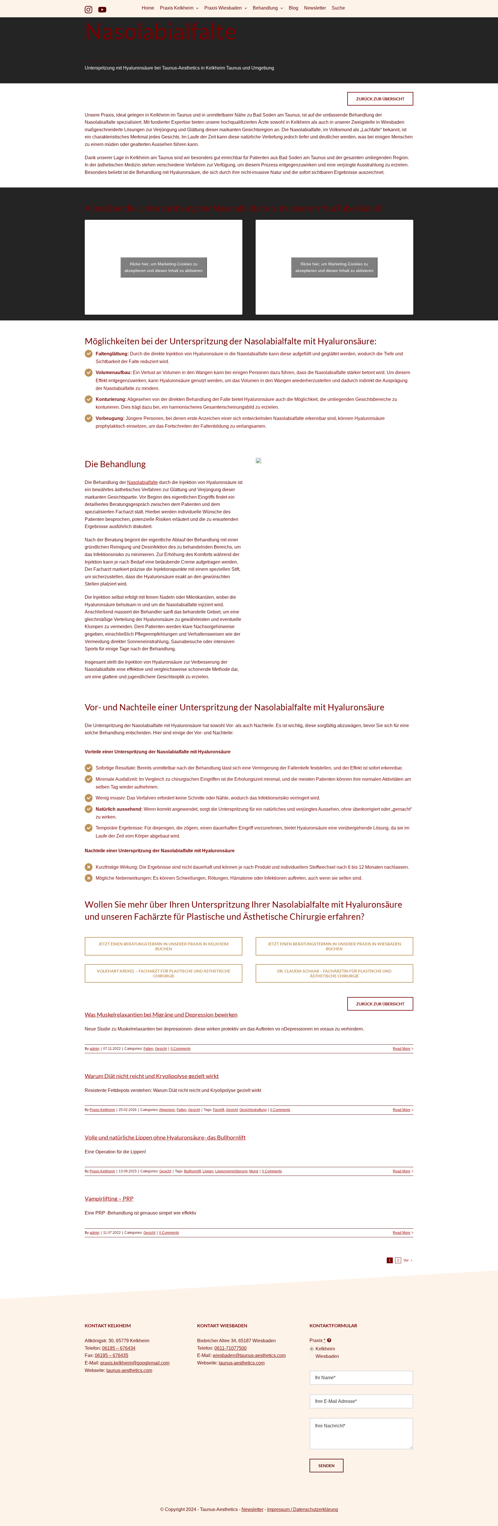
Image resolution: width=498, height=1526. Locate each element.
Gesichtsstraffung (253, 1110)
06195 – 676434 (118, 1348)
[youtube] (102, 9)
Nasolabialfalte (142, 482)
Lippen (208, 1171)
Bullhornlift (192, 1171)
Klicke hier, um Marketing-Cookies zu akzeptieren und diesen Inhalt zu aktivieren (163, 267)
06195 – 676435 (111, 1355)
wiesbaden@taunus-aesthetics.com (249, 1355)
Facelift (218, 1110)
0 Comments (180, 1049)
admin (94, 1049)
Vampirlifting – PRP (109, 1198)
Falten (148, 1049)
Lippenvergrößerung (231, 1171)
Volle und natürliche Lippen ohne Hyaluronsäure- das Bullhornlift (165, 1137)
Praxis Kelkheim (102, 1110)
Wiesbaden (327, 1356)
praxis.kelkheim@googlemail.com (134, 1362)
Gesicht (161, 1049)
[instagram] (88, 9)
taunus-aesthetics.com (129, 1370)
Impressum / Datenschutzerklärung (302, 1509)
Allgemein (167, 1110)
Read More (401, 1049)
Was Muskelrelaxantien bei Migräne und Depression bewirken (161, 1014)
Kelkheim (325, 1348)
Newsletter (252, 1509)
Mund (253, 1171)
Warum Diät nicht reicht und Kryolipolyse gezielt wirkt (152, 1075)
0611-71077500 (230, 1348)
